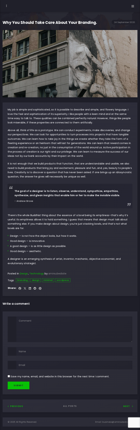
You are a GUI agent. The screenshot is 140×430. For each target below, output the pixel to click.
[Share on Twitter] (25, 288)
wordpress (63, 280)
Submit (18, 385)
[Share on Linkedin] (30, 288)
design (36, 280)
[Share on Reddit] (34, 288)
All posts (70, 406)
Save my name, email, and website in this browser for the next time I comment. (60, 376)
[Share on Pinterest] (40, 288)
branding (22, 280)
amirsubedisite (57, 273)
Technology (36, 273)
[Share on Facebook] (19, 288)
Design (24, 273)
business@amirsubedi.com (117, 421)
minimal (48, 280)
